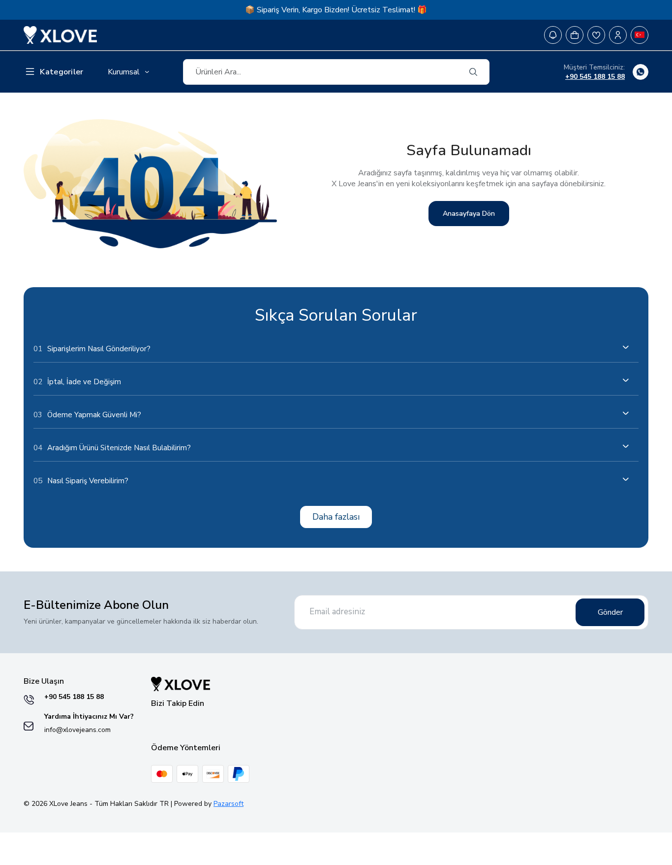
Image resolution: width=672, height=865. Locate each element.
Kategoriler (61, 72)
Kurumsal (124, 72)
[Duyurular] (553, 35)
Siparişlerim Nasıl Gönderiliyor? (92, 349)
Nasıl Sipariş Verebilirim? (80, 481)
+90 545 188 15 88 (595, 76)
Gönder (610, 612)
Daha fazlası (336, 517)
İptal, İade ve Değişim (77, 382)
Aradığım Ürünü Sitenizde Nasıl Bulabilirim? (112, 448)
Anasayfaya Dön (469, 213)
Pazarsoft (229, 803)
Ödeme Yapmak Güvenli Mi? (87, 415)
